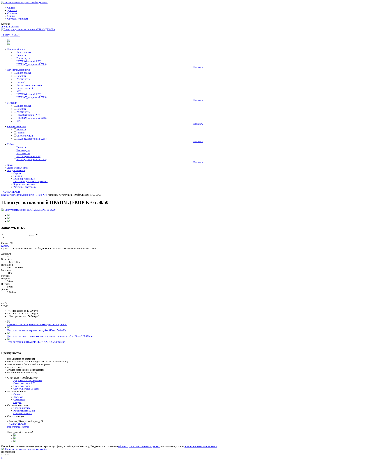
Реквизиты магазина (24, 410)
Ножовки (18, 176)
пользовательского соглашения (200, 446)
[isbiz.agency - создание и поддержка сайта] (24, 449)
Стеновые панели (16, 126)
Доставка (12, 10)
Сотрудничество (21, 408)
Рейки (10, 144)
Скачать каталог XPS (24, 383)
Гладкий (20, 82)
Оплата (11, 7)
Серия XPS (41, 195)
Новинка (21, 55)
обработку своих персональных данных (139, 446)
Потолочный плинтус (18, 69)
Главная (5, 195)
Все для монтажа (16, 170)
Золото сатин (23, 153)
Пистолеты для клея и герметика (30, 181)
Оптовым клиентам (17, 18)
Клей (10, 165)
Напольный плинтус (18, 49)
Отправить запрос (22, 413)
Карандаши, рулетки (24, 184)
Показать (198, 67)
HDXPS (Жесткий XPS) (28, 61)
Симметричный (24, 88)
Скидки (11, 16)
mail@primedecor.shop (18, 427)
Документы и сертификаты (27, 380)
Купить (5, 245)
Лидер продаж (23, 52)
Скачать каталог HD (23, 386)
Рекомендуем (23, 58)
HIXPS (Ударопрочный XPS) (31, 64)
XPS (18, 91)
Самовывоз (13, 13)
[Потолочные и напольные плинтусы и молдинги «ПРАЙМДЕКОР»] (28, 29)
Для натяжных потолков (29, 85)
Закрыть (5, 454)
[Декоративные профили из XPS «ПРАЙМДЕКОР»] (24, 2)
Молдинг (12, 102)
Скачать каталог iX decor (26, 388)
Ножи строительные (24, 178)
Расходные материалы (24, 187)
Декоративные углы (17, 167)
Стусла (17, 173)
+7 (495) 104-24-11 (10, 192)
